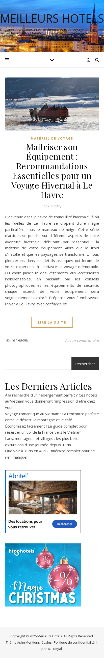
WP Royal (54, 648)
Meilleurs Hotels (52, 18)
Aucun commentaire (82, 340)
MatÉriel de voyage (52, 138)
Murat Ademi (17, 340)
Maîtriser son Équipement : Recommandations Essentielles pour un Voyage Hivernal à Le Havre (52, 170)
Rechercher (85, 363)
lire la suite (52, 322)
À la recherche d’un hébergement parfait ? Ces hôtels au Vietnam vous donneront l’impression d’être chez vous (51, 401)
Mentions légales (38, 642)
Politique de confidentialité (74, 642)
